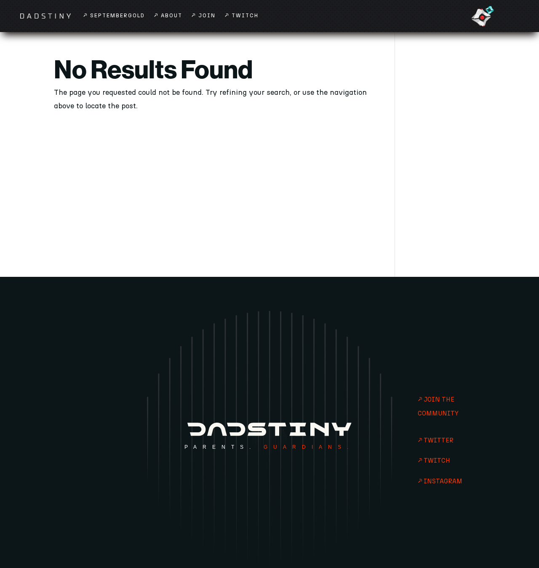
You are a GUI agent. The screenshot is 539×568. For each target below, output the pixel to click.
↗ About (168, 16)
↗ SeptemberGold (114, 16)
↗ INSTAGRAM (440, 481)
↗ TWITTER (436, 440)
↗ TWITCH (434, 461)
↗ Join (204, 16)
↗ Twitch (242, 16)
